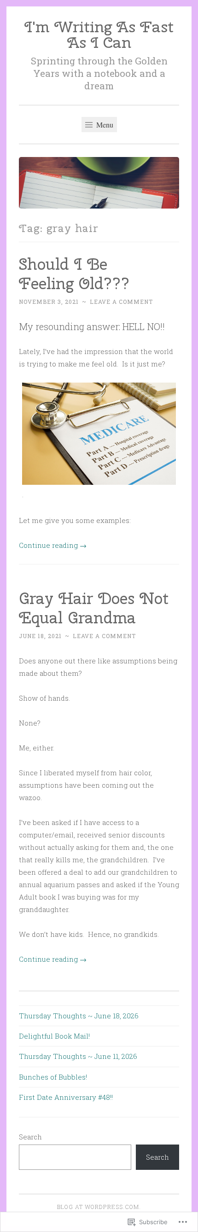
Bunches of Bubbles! (53, 1076)
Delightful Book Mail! (54, 1035)
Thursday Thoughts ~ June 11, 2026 (78, 1056)
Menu (103, 124)
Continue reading (53, 545)
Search (30, 1136)
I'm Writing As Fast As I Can (99, 34)
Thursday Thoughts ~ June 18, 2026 (79, 1015)
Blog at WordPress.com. (99, 1206)
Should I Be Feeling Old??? (74, 273)
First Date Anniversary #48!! (66, 1097)
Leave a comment (121, 301)
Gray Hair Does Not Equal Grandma (94, 608)
